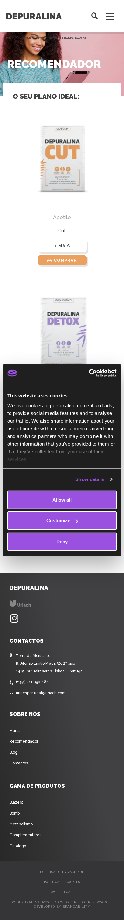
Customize (58, 520)
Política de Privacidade (62, 872)
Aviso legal (62, 891)
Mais (64, 245)
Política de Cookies (62, 882)
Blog (13, 752)
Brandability (76, 906)
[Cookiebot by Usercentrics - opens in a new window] (89, 373)
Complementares (25, 835)
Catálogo (18, 846)
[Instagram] (14, 619)
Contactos (19, 763)
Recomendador (31, 38)
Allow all (62, 499)
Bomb (15, 813)
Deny (62, 541)
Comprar (65, 260)
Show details (89, 479)
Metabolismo (21, 824)
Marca (15, 730)
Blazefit (16, 802)
